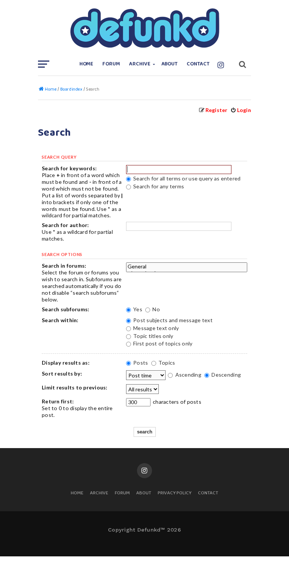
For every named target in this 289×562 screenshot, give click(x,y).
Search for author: (65, 225)
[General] (186, 266)
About (169, 64)
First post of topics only (162, 343)
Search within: (60, 320)
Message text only (155, 328)
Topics (166, 362)
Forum (111, 64)
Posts (140, 362)
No (155, 309)
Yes (137, 309)
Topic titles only (152, 336)
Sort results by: (62, 373)
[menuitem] (240, 110)
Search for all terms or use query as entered (186, 178)
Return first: (58, 401)
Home (86, 64)
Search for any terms (158, 186)
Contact (198, 64)
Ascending (187, 374)
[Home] (144, 28)
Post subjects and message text (172, 320)
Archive (140, 64)
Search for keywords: (69, 168)
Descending (225, 374)
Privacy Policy (175, 493)
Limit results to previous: (75, 387)
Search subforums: (65, 309)
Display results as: (66, 362)
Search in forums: (64, 265)
